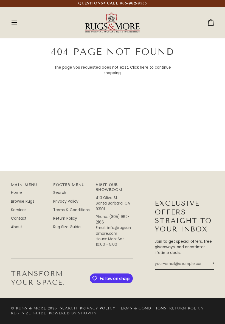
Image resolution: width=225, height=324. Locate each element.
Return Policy (65, 218)
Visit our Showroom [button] (109, 187)
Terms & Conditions (71, 210)
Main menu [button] (24, 185)
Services (19, 210)
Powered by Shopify (73, 313)
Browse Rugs (22, 201)
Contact (19, 218)
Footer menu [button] (68, 185)
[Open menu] (19, 22)
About (16, 227)
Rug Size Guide (67, 227)
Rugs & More (31, 308)
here (144, 67)
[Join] (209, 263)
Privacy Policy (65, 201)
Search (59, 192)
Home (16, 192)
